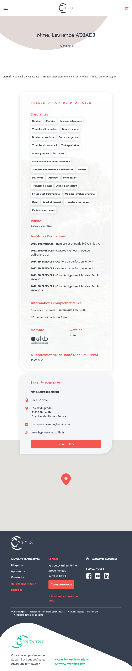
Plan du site (92, 612)
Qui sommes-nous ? (23, 583)
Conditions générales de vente (28, 615)
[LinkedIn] (106, 576)
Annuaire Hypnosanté (25, 558)
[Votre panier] (127, 8)
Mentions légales (76, 612)
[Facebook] (89, 576)
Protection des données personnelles (47, 612)
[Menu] (5, 8)
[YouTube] (98, 576)
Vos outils (17, 577)
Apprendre (18, 571)
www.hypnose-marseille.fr (48, 432)
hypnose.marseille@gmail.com (51, 424)
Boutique (17, 589)
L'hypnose (17, 565)
